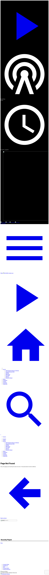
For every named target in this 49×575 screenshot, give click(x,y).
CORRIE (7, 373)
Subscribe (5, 384)
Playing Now (3, 223)
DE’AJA (7, 376)
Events (4, 381)
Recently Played (9, 377)
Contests (5, 382)
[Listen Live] (24, 25)
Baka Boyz (8, 374)
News (4, 379)
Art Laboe (8, 375)
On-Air (4, 369)
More (2, 543)
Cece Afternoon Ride (10, 371)
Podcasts (5, 380)
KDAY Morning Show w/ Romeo (12, 370)
